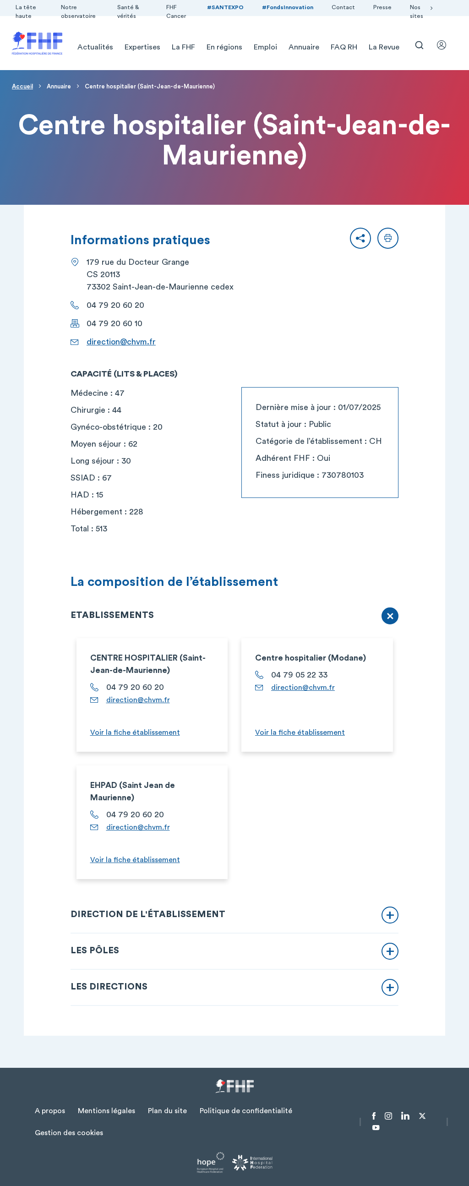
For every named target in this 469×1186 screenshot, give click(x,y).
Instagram (388, 1116)
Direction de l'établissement (148, 914)
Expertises (142, 47)
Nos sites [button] (416, 12)
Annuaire (304, 47)
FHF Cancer (176, 12)
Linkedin (405, 1116)
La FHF (183, 47)
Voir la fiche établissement (135, 732)
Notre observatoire (78, 12)
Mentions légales (106, 1111)
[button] (360, 238)
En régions (224, 47)
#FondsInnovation (287, 7)
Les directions (109, 986)
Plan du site (167, 1111)
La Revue (384, 47)
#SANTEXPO (225, 7)
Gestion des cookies (69, 1133)
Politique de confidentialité (246, 1111)
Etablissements (112, 615)
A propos (50, 1111)
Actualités (95, 47)
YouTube (376, 1128)
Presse (382, 7)
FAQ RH (344, 47)
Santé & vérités (128, 12)
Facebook (374, 1116)
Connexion (445, 44)
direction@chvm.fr (121, 342)
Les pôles (95, 950)
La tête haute (26, 12)
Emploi (265, 47)
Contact (343, 7)
